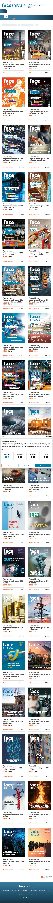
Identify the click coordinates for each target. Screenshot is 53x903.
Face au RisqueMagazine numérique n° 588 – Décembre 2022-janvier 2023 (13, 674)
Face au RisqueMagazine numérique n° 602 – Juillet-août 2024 (13, 347)
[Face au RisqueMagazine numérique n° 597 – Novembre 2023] (39, 422)
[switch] (20, 457)
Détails (22, 73)
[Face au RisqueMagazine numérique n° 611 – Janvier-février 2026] (39, 92)
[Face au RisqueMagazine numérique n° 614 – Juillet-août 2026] (13, 45)
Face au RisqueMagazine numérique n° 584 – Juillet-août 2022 (13, 767)
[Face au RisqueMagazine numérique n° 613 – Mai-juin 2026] (39, 45)
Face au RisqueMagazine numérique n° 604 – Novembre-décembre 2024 (13, 299)
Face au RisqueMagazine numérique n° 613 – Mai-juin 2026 (39, 64)
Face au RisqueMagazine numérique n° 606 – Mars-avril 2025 (13, 252)
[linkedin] (26, 897)
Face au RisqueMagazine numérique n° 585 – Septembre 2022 (39, 721)
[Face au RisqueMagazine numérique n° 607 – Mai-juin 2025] (39, 187)
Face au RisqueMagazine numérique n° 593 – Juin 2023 (39, 534)
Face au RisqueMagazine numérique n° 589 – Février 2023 (39, 627)
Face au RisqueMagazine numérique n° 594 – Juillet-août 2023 (13, 534)
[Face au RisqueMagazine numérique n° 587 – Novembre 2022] (39, 655)
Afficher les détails (44, 461)
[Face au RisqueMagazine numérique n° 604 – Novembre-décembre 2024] (13, 281)
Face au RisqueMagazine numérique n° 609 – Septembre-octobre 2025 (39, 158)
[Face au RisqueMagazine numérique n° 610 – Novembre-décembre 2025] (13, 139)
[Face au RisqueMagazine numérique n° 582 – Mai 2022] (13, 795)
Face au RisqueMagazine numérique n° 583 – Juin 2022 (39, 767)
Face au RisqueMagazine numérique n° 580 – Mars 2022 (13, 861)
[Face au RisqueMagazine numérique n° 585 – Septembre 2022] (39, 702)
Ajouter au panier (8, 73)
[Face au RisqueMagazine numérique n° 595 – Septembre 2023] (39, 468)
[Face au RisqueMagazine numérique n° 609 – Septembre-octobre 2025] (39, 139)
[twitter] (23, 897)
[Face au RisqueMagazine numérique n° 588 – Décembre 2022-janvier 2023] (13, 655)
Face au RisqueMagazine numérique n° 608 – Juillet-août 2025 (13, 205)
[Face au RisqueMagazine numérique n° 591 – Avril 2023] (39, 562)
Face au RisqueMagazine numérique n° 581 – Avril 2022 (39, 814)
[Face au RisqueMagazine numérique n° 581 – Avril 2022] (39, 795)
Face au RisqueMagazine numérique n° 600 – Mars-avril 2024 (13, 394)
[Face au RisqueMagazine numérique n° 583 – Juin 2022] (39, 749)
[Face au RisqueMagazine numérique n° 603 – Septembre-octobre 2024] (39, 281)
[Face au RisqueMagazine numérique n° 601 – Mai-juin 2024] (39, 328)
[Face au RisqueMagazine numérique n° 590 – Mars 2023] (13, 608)
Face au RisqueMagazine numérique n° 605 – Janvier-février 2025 (39, 252)
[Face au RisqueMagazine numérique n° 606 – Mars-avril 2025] (13, 234)
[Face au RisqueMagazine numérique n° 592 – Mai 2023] (13, 562)
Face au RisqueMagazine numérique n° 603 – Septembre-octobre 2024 (39, 299)
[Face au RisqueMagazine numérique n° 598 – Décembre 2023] (13, 422)
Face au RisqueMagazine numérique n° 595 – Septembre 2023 (39, 487)
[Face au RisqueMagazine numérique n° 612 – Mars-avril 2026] (13, 92)
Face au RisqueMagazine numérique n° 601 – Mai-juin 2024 (39, 347)
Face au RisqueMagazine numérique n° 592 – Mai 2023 (13, 580)
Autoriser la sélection (26, 465)
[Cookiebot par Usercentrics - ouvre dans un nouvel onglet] (46, 437)
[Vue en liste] (37, 25)
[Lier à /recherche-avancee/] (14, 19)
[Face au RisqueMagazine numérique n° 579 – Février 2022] (39, 842)
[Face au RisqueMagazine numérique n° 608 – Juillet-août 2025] (13, 187)
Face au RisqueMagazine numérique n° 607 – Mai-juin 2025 (39, 205)
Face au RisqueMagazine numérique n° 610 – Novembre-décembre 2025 (13, 158)
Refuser (9, 465)
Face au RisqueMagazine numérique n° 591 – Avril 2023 (39, 580)
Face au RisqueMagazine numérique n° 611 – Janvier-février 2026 (39, 111)
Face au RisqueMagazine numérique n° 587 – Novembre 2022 (39, 674)
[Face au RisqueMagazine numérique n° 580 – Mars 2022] (13, 842)
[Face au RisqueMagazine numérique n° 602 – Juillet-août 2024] (13, 328)
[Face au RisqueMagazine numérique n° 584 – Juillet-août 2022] (13, 749)
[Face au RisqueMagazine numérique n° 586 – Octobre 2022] (13, 702)
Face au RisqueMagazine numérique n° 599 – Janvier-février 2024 (39, 394)
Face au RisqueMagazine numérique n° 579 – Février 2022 (39, 861)
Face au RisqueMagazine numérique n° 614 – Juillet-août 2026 (13, 64)
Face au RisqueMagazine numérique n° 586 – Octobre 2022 (13, 721)
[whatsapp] (29, 897)
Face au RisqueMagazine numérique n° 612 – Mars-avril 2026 (13, 111)
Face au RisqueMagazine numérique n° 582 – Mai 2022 (13, 814)
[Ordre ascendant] (19, 25)
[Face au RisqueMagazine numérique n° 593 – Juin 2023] (39, 515)
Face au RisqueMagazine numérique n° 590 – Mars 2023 (13, 627)
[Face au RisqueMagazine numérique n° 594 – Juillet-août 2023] (13, 515)
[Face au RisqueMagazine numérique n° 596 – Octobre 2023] (13, 468)
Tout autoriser (43, 465)
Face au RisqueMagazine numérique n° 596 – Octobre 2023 (13, 487)
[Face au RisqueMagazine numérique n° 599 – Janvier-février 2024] (39, 375)
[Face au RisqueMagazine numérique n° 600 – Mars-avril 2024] (13, 375)
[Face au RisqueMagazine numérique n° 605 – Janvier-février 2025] (39, 234)
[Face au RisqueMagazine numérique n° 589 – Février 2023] (39, 608)
